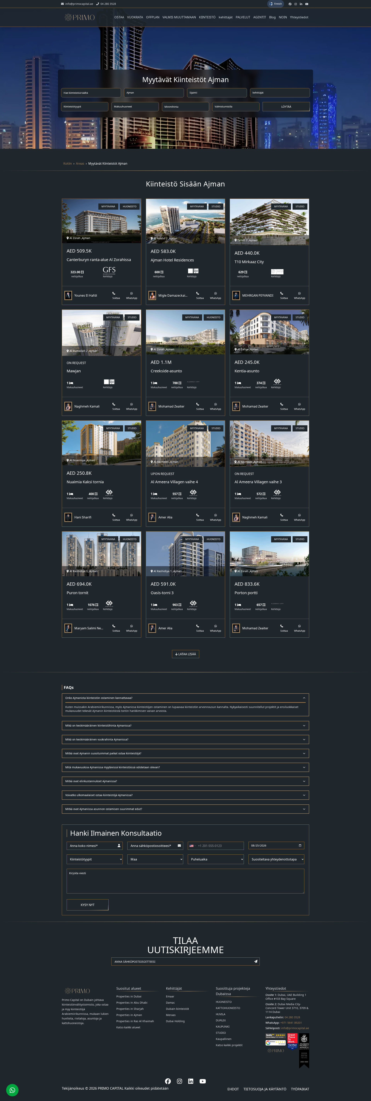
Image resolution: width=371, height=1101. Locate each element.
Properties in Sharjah (130, 1009)
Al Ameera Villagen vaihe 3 (258, 481)
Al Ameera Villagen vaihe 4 (174, 481)
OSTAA (119, 17)
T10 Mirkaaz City (249, 261)
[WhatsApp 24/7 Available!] (12, 1090)
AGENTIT (259, 17)
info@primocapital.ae (295, 1028)
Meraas (171, 1015)
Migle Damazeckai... (172, 295)
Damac (170, 1002)
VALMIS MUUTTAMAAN (179, 17)
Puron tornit (77, 592)
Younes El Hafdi (85, 295)
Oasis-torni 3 (162, 592)
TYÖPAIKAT (300, 1089)
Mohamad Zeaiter (171, 406)
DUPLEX (221, 1020)
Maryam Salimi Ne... (88, 628)
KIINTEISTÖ (207, 17)
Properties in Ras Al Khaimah (135, 1021)
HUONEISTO (224, 1002)
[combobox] (192, 846)
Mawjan (74, 371)
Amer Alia (165, 517)
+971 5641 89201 (291, 1022)
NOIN (283, 17)
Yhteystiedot (299, 17)
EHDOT (233, 1089)
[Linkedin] (190, 1081)
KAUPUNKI (223, 1026)
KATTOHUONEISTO (228, 1008)
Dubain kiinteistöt (177, 1009)
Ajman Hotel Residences (172, 260)
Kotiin (67, 163)
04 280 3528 (292, 1017)
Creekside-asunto (166, 371)
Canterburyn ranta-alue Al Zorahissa (99, 259)
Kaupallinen (223, 1039)
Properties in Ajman (129, 1015)
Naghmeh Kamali (87, 406)
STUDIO (221, 1033)
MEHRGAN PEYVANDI (257, 295)
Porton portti (246, 592)
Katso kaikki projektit (229, 1045)
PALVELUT (243, 17)
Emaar (170, 996)
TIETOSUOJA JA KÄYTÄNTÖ (264, 1089)
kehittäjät (226, 17)
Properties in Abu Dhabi (131, 1002)
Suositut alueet (128, 988)
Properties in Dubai (128, 996)
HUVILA (220, 1014)
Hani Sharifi (82, 517)
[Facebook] (168, 1081)
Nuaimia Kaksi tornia (85, 481)
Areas (80, 163)
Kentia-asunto (247, 371)
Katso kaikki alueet (128, 1027)
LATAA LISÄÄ (187, 654)
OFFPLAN (152, 17)
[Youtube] (202, 1081)
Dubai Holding (175, 1021)
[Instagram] (179, 1081)
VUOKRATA (135, 17)
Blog (272, 17)
